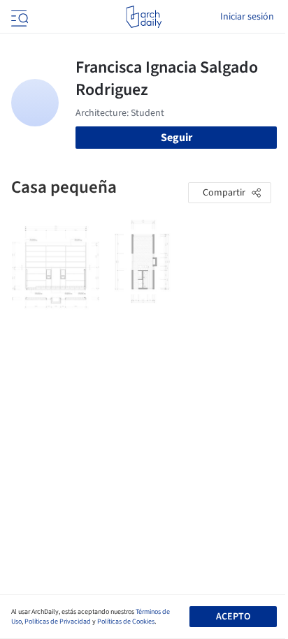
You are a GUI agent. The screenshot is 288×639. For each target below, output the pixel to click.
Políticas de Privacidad (57, 621)
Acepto (233, 617)
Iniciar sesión (247, 17)
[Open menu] (18, 17)
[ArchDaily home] (143, 17)
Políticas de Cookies (125, 621)
